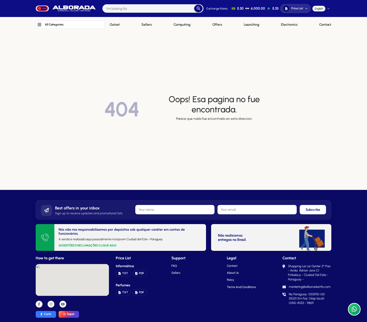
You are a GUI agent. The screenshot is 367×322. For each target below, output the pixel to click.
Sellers (175, 273)
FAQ (174, 266)
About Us (233, 273)
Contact (232, 266)
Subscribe (313, 210)
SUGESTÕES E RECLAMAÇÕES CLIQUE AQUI (87, 245)
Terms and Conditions (241, 287)
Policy (230, 280)
